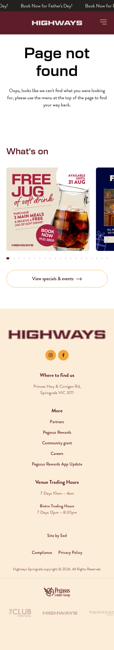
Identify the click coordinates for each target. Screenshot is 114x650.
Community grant (57, 443)
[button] (103, 22)
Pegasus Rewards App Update (57, 464)
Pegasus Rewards (57, 432)
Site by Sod (57, 535)
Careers (57, 453)
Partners (57, 422)
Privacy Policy (70, 552)
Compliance (42, 552)
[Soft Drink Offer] (48, 209)
